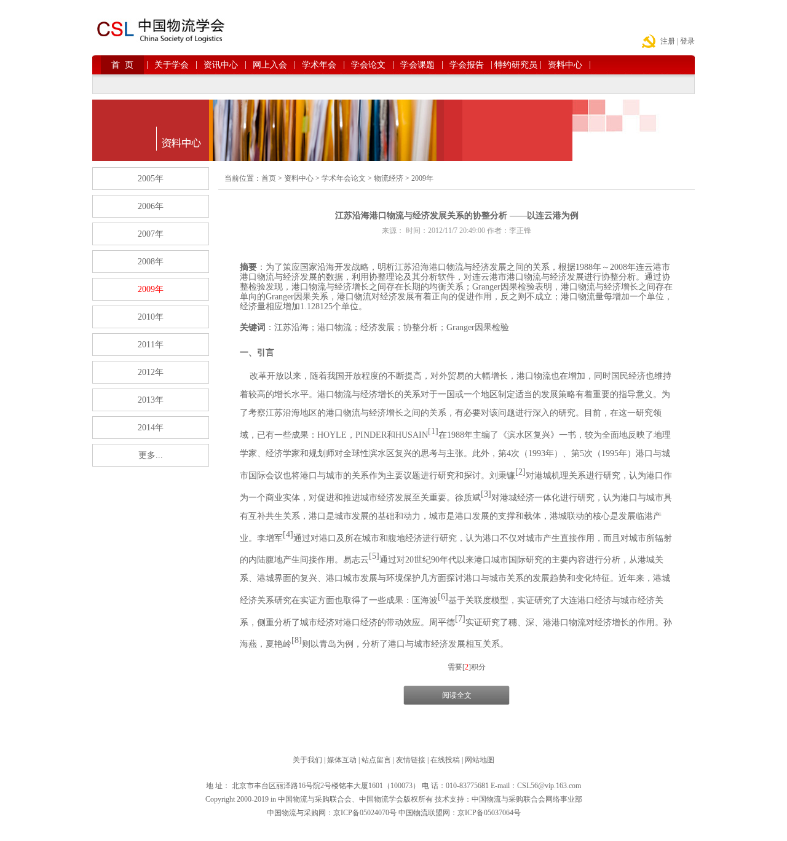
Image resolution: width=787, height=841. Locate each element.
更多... (150, 455)
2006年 (151, 206)
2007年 (151, 234)
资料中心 (567, 64)
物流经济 (388, 178)
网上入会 (272, 64)
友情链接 (410, 760)
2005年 (151, 178)
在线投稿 (445, 760)
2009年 (151, 289)
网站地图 (479, 760)
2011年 (151, 344)
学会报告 (468, 64)
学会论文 (370, 64)
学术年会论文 (344, 178)
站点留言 (376, 760)
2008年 (151, 261)
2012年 (151, 372)
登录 (687, 41)
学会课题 (419, 64)
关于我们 (307, 760)
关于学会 (173, 64)
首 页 (127, 64)
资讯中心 (223, 64)
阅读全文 (457, 695)
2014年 (151, 427)
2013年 (151, 400)
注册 (667, 41)
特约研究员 (515, 64)
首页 (268, 178)
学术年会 (321, 64)
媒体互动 (342, 760)
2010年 (151, 317)
